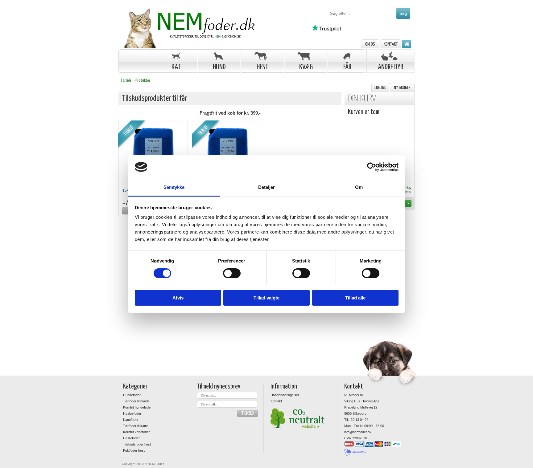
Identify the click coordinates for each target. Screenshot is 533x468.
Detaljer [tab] (266, 187)
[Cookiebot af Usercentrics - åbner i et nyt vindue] (372, 167)
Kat (176, 67)
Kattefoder (130, 419)
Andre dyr (390, 67)
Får (347, 67)
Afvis (178, 297)
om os (370, 44)
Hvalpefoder (132, 413)
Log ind (380, 87)
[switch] (232, 273)
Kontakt (391, 44)
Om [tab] (359, 187)
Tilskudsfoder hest (137, 444)
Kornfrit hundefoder (137, 407)
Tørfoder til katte (135, 426)
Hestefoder (131, 438)
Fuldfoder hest (134, 450)
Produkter (142, 81)
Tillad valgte (266, 297)
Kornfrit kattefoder (136, 432)
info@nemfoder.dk (357, 432)
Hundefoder (132, 395)
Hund (219, 67)
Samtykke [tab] (174, 187)
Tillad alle (355, 297)
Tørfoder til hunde (136, 401)
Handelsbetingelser (285, 395)
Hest (262, 67)
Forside (126, 81)
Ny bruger (402, 87)
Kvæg (306, 67)
